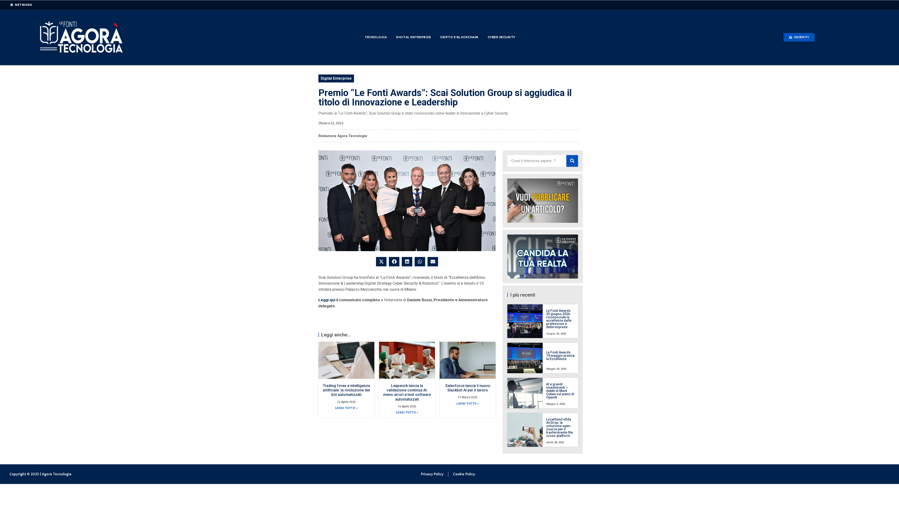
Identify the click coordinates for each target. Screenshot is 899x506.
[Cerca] (572, 161)
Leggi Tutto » (346, 408)
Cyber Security (501, 37)
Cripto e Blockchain (459, 37)
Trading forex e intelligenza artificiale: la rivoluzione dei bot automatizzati (346, 390)
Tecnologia (376, 37)
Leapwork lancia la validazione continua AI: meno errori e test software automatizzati (407, 392)
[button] (381, 261)
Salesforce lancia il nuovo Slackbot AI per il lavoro (467, 387)
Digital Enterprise (413, 37)
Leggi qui (326, 300)
